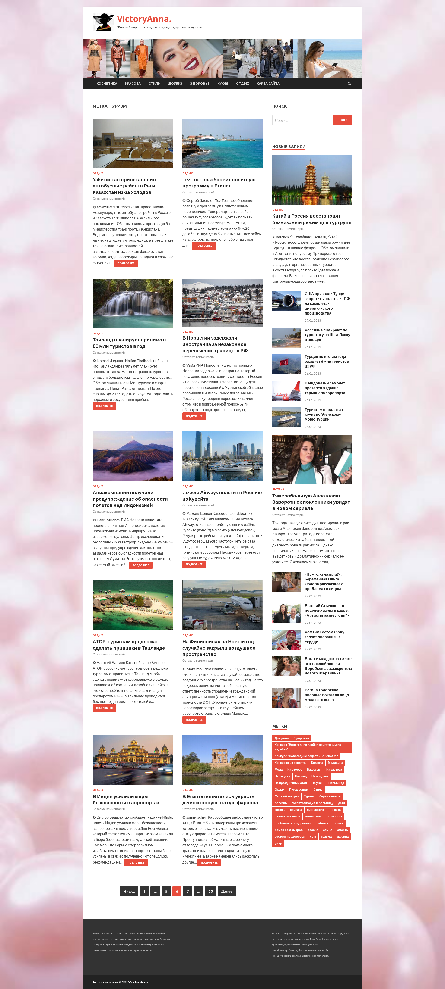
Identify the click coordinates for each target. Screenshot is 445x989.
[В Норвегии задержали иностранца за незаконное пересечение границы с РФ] (222, 304)
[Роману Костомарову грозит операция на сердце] (286, 648)
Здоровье (200, 83)
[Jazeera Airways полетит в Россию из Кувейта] (222, 458)
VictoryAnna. (144, 18)
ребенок (323, 823)
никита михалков (287, 816)
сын (313, 836)
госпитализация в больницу (312, 803)
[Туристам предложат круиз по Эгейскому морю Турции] (286, 426)
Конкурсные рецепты (290, 762)
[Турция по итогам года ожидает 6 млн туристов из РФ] (286, 372)
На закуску (282, 776)
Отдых (242, 83)
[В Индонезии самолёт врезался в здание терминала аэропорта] (286, 399)
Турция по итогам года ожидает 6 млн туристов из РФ (327, 361)
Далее (226, 891)
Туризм (309, 796)
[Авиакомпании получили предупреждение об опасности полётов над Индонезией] (133, 458)
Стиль (154, 83)
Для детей (282, 738)
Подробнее (126, 263)
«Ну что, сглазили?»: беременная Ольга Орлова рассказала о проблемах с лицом (324, 581)
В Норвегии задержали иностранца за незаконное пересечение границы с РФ (215, 344)
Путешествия (299, 789)
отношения (313, 816)
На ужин (318, 783)
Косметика (107, 83)
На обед (301, 776)
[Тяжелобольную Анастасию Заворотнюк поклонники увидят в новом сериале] (312, 485)
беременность (330, 796)
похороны (334, 816)
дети (341, 803)
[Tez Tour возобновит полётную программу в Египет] (222, 145)
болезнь (281, 803)
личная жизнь (317, 809)
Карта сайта (268, 83)
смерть (342, 830)
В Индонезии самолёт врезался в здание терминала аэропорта (325, 388)
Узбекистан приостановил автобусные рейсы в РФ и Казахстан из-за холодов (124, 185)
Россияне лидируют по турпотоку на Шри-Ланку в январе (327, 335)
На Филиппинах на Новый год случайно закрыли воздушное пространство (218, 647)
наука (336, 809)
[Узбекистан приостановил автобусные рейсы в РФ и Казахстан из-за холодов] (133, 145)
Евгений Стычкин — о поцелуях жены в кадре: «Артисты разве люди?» (327, 610)
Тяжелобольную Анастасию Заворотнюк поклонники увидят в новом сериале (311, 502)
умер (278, 843)
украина (343, 836)
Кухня (222, 83)
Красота (133, 83)
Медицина (335, 762)
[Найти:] (312, 120)
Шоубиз (175, 83)
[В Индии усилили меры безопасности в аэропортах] (133, 762)
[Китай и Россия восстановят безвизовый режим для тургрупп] (312, 205)
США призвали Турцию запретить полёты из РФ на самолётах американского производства (327, 303)
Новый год (336, 783)
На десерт (314, 769)
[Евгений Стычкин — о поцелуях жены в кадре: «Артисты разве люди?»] (286, 622)
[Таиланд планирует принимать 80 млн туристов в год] (133, 305)
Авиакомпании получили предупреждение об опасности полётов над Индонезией (130, 498)
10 (211, 891)
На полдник (320, 776)
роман (338, 823)
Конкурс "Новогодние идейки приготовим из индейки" (308, 747)
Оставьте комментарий (109, 198)
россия (313, 830)
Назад (129, 891)
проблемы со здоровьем (293, 823)
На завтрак (334, 769)
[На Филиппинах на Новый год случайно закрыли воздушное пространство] (222, 607)
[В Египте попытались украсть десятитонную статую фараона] (222, 762)
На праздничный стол (291, 783)
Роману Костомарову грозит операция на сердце (324, 637)
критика (296, 809)
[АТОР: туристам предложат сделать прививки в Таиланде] (133, 607)
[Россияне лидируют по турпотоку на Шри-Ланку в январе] (286, 346)
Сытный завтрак (287, 796)
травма (326, 836)
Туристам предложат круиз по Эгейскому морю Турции (324, 414)
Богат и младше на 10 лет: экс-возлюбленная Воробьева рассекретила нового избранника (328, 665)
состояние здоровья (290, 836)
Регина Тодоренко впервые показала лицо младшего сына (327, 695)
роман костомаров (289, 830)
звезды (280, 809)
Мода (279, 769)
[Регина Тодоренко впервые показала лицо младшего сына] (286, 706)
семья (327, 830)
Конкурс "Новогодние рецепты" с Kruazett (306, 756)
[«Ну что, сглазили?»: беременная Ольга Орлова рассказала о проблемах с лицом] (286, 590)
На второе (294, 769)
